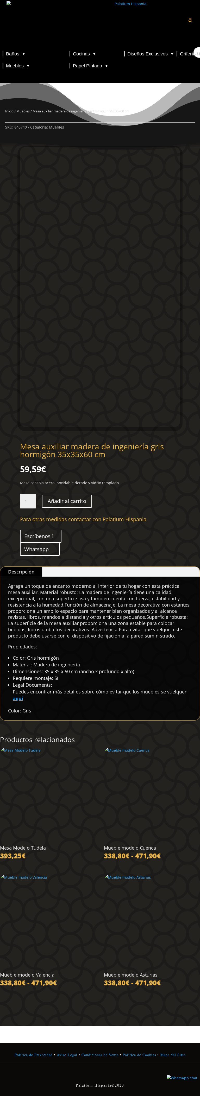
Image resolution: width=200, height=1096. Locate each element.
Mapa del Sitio (173, 1054)
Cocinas (84, 53)
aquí (18, 698)
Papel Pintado (90, 65)
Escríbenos (37, 536)
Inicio (9, 111)
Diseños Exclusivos (150, 53)
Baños (16, 53)
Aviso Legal (67, 1054)
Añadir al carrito (67, 501)
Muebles (18, 65)
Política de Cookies (138, 1054)
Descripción (21, 572)
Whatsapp (36, 549)
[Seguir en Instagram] (100, 1074)
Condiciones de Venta (100, 1054)
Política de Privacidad (34, 1054)
